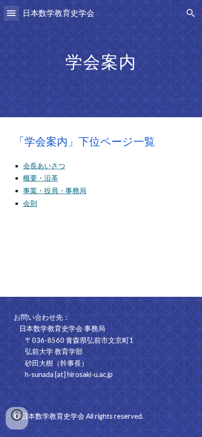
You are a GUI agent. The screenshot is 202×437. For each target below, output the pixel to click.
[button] (11, 13)
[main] (101, 58)
